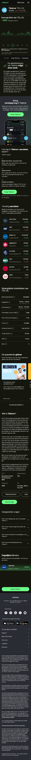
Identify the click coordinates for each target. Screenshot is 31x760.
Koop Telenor (15, 114)
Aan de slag (9, 502)
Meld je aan (20, 2)
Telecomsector (10, 494)
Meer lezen (6, 398)
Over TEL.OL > (15, 58)
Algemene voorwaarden (23, 715)
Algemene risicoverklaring (7, 725)
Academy (6, 197)
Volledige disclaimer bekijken (8, 717)
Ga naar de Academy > (16, 404)
